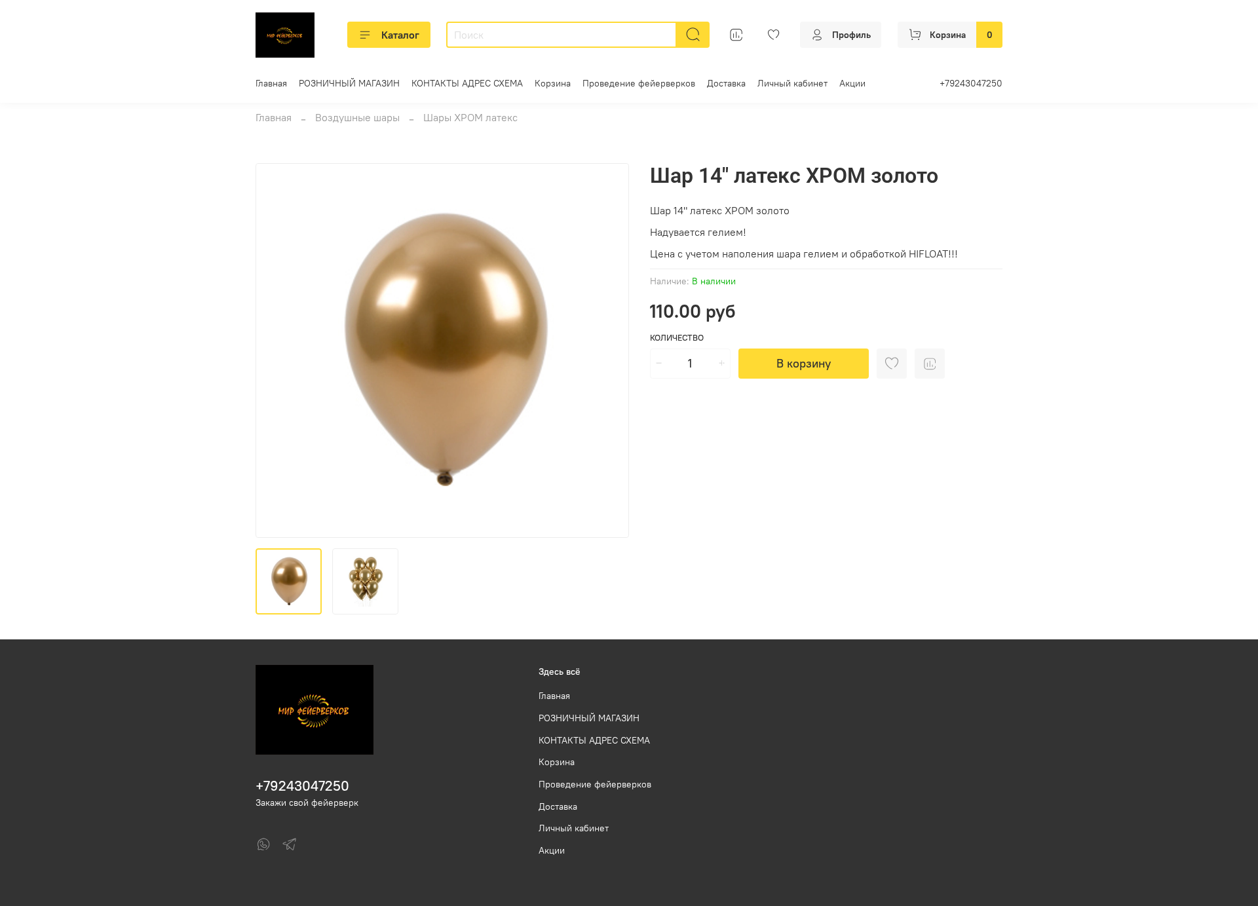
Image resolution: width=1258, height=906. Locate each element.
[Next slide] (608, 350)
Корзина (553, 83)
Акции (852, 83)
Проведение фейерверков (638, 83)
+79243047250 (971, 83)
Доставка (726, 83)
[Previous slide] (276, 350)
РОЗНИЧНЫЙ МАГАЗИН (349, 83)
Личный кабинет (792, 83)
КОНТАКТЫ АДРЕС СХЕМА (467, 83)
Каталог (400, 34)
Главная (271, 83)
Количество (677, 338)
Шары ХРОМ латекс (470, 117)
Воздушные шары (357, 117)
